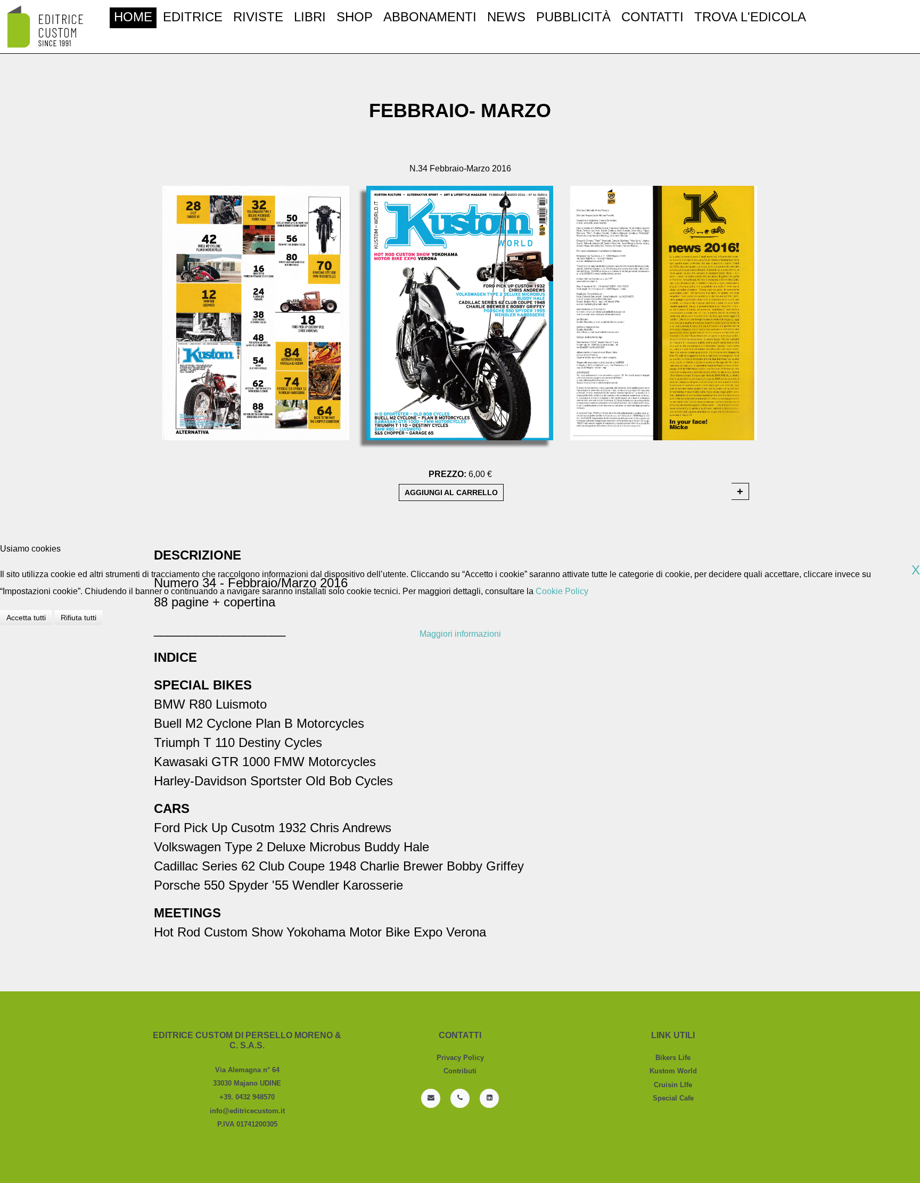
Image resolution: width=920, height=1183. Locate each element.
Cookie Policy (562, 591)
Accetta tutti (26, 617)
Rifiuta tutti (78, 617)
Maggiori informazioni (460, 633)
